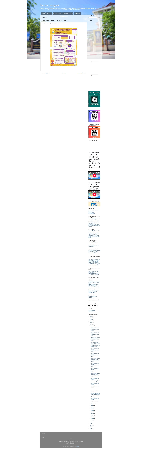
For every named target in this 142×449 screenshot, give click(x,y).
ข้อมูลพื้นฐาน (49, 13)
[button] (45, 17)
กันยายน (92, 407)
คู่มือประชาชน (91, 298)
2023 (91, 321)
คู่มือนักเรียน (90, 280)
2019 (91, 423)
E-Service (90, 226)
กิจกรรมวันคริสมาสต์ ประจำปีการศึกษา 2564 (95, 346)
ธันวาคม (92, 325)
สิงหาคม (92, 408)
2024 (91, 319)
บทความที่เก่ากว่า (82, 73)
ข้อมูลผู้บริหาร (90, 211)
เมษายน (92, 415)
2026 (91, 316)
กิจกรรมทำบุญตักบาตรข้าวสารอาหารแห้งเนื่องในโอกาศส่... (95, 343)
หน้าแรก (43, 13)
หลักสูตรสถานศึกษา (91, 292)
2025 (91, 317)
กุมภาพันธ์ (92, 418)
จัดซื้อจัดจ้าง (90, 311)
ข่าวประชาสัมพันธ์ (91, 213)
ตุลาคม (92, 405)
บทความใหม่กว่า (46, 73)
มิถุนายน (92, 411)
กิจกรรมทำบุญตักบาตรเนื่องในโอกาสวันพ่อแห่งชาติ (95, 394)
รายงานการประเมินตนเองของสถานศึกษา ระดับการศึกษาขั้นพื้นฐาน (94, 287)
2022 (91, 322)
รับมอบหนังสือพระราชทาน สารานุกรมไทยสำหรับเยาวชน (95, 386)
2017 (91, 426)
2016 (91, 428)
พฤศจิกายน (93, 403)
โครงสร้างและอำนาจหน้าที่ (93, 210)
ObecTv (89, 301)
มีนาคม (92, 416)
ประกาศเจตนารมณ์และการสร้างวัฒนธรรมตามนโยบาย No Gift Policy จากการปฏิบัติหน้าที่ (94, 260)
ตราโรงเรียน (90, 278)
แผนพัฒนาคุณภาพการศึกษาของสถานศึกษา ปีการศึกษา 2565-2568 (94, 282)
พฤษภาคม (92, 413)
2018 (91, 425)
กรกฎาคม (92, 410)
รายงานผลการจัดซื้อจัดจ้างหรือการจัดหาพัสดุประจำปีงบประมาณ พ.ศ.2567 (94, 236)
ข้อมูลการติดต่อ (77, 13)
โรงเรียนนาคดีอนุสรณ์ (49, 5)
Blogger (77, 446)
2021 (91, 324)
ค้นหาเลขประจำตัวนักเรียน (68, 13)
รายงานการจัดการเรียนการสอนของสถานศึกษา (95, 338)
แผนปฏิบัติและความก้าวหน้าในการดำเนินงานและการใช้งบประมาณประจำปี (93, 222)
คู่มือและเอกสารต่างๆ (57, 13)
